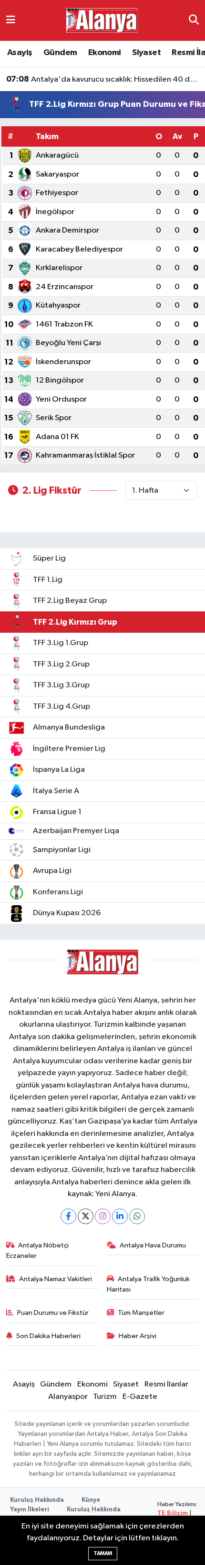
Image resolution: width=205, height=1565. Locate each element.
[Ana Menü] (10, 20)
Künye (91, 1500)
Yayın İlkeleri (29, 1510)
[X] (85, 1216)
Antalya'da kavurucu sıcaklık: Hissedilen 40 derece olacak (102, 79)
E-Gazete (140, 1397)
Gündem (60, 52)
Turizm (105, 1397)
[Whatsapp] (137, 1216)
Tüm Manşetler (141, 1312)
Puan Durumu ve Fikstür (53, 1312)
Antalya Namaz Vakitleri (55, 1279)
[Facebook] (68, 1216)
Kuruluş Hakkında (37, 1500)
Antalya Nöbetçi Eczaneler (37, 1250)
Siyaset (146, 52)
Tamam (102, 1553)
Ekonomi (104, 52)
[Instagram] (103, 1216)
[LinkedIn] (120, 1216)
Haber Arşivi (137, 1336)
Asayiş (19, 52)
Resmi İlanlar (166, 1384)
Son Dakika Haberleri (48, 1336)
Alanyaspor (68, 1397)
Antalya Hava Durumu (153, 1245)
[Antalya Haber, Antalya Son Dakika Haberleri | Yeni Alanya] (102, 20)
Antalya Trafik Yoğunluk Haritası (148, 1284)
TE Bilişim (172, 1513)
